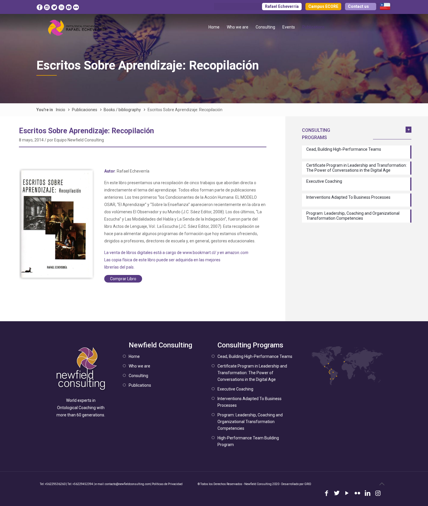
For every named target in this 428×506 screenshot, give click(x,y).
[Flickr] (357, 493)
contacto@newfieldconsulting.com (128, 484)
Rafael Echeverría (282, 6)
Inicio (60, 109)
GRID (307, 484)
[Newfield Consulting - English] (77, 27)
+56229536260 (55, 484)
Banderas (385, 6)
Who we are (139, 366)
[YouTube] (347, 493)
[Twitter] (337, 493)
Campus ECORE (323, 6)
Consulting (138, 375)
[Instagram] (378, 493)
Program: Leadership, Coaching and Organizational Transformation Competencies (250, 422)
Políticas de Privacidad (167, 484)
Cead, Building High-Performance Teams (254, 356)
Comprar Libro (123, 278)
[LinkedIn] (367, 493)
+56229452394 (82, 484)
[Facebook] (326, 493)
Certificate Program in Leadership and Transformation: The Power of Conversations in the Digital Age (252, 373)
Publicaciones (84, 109)
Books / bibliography (122, 109)
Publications (140, 385)
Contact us (358, 6)
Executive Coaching (235, 389)
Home (134, 356)
